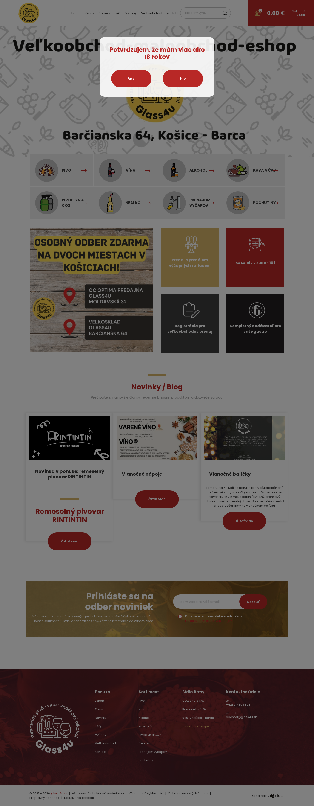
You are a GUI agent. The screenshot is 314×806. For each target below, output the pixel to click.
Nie (183, 78)
